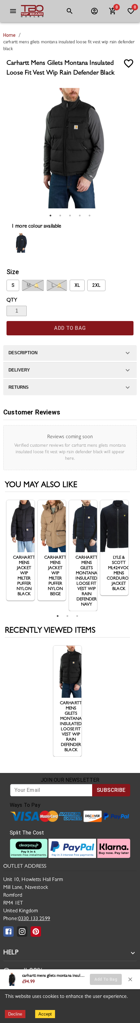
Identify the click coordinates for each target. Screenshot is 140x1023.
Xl (77, 285)
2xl (96, 285)
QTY (12, 300)
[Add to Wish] (128, 63)
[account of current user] (13, 11)
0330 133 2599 (34, 919)
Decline (15, 1014)
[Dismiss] (130, 979)
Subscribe (111, 790)
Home (9, 35)
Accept (45, 1014)
